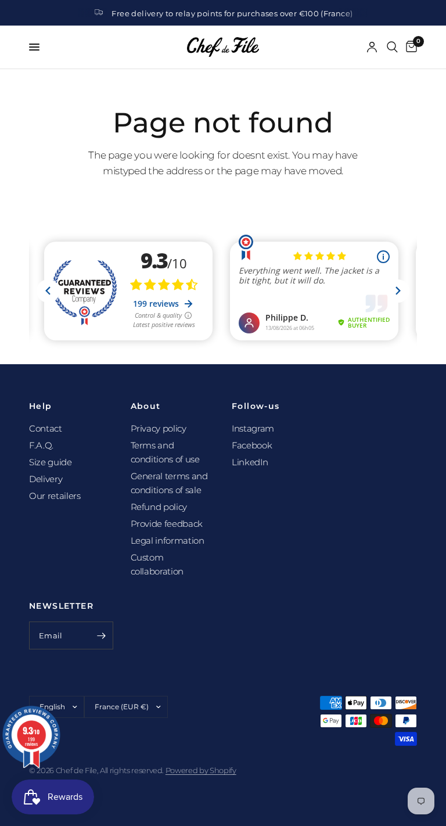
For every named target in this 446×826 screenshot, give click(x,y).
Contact (45, 428)
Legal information (167, 540)
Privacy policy (158, 428)
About (146, 406)
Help (40, 406)
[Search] (392, 47)
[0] (409, 47)
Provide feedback (167, 523)
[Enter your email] (101, 635)
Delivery (45, 478)
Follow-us (256, 406)
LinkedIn (250, 462)
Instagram (253, 428)
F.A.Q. (41, 445)
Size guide (50, 462)
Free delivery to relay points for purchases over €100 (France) (232, 13)
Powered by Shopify (201, 770)
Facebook (252, 445)
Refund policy (159, 506)
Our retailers (55, 495)
